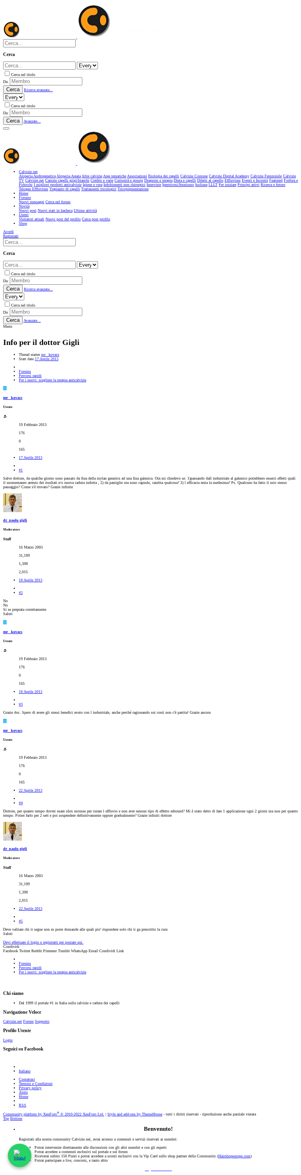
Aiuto (23, 1092)
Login (8, 1040)
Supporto (42, 1021)
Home (23, 1096)
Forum (28, 1021)
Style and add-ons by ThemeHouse (134, 1114)
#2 (21, 592)
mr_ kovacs (50, 354)
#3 (21, 704)
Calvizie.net (12, 1021)
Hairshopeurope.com (234, 1156)
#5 (21, 921)
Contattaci (27, 1079)
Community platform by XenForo (53, 1114)
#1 (21, 470)
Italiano (25, 1071)
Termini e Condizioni (36, 1083)
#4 (21, 803)
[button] (6, 128)
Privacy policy (30, 1088)
